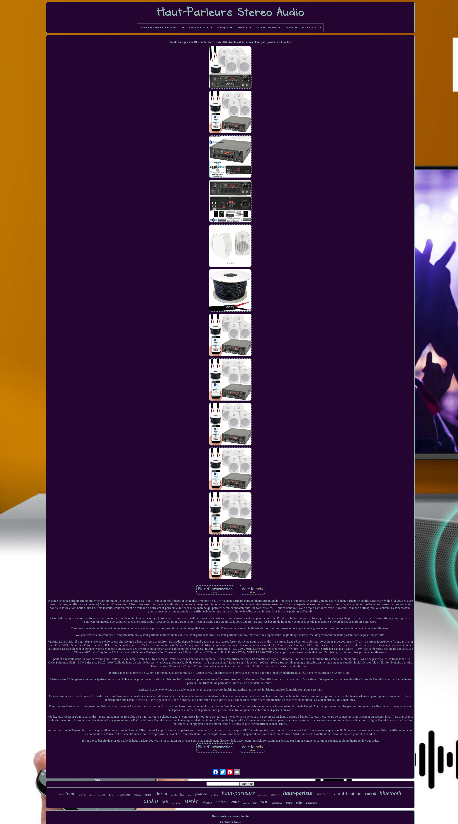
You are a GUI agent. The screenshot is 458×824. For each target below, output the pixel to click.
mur (255, 803)
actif (190, 795)
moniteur (123, 794)
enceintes (277, 802)
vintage (207, 802)
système (67, 793)
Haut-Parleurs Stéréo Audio (230, 816)
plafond (201, 794)
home (289, 802)
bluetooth (390, 793)
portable (102, 795)
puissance (311, 802)
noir (235, 801)
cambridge (177, 794)
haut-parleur (298, 793)
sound (275, 794)
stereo (161, 793)
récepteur (176, 803)
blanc (214, 794)
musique (246, 803)
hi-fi (111, 795)
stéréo (191, 801)
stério (92, 795)
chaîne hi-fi (262, 795)
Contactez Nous (230, 822)
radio (148, 794)
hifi (165, 801)
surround (324, 794)
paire (299, 802)
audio (150, 800)
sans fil (370, 794)
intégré (137, 795)
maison (221, 802)
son (265, 801)
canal (82, 794)
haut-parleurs (238, 793)
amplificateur (347, 793)
